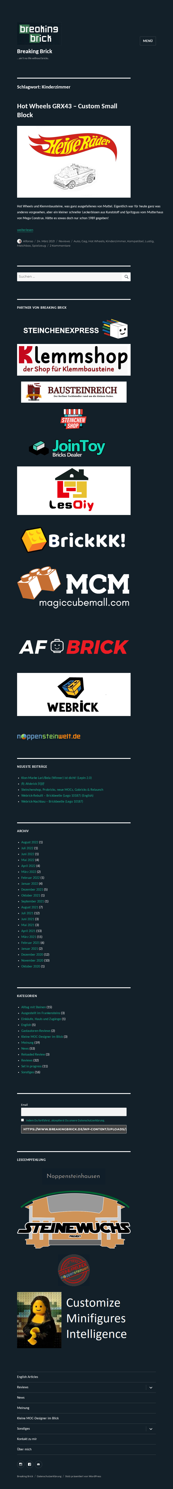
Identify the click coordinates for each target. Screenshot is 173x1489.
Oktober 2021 (30, 895)
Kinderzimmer (116, 241)
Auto (77, 241)
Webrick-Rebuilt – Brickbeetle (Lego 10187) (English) (57, 795)
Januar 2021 (29, 949)
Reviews (64, 241)
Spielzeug (39, 245)
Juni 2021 (27, 919)
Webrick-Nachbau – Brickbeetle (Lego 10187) (52, 801)
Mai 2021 (27, 925)
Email (24, 1105)
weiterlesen (25, 230)
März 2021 (28, 937)
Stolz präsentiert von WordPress (83, 1476)
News (25, 1048)
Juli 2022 (27, 848)
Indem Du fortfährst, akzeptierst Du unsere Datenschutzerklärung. (65, 1120)
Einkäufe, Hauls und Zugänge (41, 1019)
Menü (148, 41)
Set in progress (31, 1066)
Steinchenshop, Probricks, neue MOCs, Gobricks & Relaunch (62, 790)
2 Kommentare (60, 245)
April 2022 (28, 866)
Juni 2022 (27, 854)
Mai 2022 (27, 860)
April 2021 (28, 931)
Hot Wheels (96, 241)
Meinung (27, 1043)
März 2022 (28, 872)
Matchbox (24, 245)
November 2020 (32, 960)
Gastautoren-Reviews (35, 1031)
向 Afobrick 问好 (33, 784)
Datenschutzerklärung (49, 1476)
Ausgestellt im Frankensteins (40, 1013)
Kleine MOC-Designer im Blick (42, 1037)
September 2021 (32, 901)
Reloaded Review (33, 1054)
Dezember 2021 (32, 889)
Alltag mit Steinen (33, 1007)
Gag (84, 241)
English (26, 1025)
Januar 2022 (29, 884)
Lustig (149, 241)
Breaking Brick (34, 52)
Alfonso (28, 241)
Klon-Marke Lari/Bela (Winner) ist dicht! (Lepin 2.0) (56, 778)
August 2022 (29, 842)
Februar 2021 (30, 943)
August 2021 (29, 907)
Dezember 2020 (32, 954)
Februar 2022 (30, 878)
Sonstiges (27, 1072)
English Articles (27, 1377)
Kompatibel (135, 241)
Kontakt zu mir (27, 1439)
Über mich (24, 1449)
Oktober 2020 (30, 966)
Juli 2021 (27, 913)
